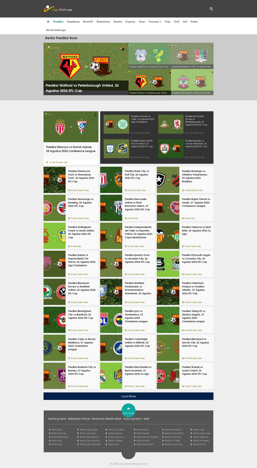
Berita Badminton (60, 436)
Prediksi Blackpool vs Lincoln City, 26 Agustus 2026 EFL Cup (195, 342)
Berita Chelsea (115, 440)
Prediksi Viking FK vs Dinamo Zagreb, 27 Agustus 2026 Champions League (193, 316)
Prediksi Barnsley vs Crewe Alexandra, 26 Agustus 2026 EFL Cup (196, 143)
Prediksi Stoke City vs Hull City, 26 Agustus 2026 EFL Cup (137, 174)
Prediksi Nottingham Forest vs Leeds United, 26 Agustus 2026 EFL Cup (81, 232)
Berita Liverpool (116, 436)
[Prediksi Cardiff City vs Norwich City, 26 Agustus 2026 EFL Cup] (149, 56)
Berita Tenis (57, 444)
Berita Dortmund (173, 436)
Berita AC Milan (172, 440)
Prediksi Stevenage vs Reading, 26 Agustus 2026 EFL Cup (80, 202)
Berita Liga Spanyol (89, 436)
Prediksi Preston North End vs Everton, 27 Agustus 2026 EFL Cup (142, 143)
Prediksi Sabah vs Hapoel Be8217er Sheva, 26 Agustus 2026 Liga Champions (81, 260)
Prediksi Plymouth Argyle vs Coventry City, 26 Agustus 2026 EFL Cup (196, 258)
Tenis (142, 21)
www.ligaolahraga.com (133, 463)
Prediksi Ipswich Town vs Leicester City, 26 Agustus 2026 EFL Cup (137, 258)
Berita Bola (57, 429)
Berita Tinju (57, 440)
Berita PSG (113, 444)
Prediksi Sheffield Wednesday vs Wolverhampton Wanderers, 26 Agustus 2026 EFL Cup (138, 289)
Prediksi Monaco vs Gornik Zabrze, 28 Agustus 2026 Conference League (70, 149)
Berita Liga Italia (88, 433)
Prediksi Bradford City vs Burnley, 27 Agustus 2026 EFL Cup (82, 370)
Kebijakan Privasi (79, 418)
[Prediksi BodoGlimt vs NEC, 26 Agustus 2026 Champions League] (192, 56)
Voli (185, 21)
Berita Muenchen (201, 433)
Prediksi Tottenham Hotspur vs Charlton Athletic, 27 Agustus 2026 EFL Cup (193, 288)
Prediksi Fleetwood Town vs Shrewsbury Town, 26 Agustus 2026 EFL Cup (81, 176)
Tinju (167, 21)
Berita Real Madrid (174, 433)
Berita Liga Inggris (88, 429)
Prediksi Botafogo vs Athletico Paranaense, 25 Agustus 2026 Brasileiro (195, 176)
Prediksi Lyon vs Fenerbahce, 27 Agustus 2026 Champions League (136, 316)
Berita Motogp (59, 433)
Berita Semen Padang (147, 436)
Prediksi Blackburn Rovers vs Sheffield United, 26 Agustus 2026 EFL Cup (82, 288)
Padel (194, 21)
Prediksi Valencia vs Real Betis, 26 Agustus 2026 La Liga (196, 230)
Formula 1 (155, 21)
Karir (146, 418)
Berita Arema (143, 440)
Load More (128, 396)
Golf (176, 21)
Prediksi (58, 21)
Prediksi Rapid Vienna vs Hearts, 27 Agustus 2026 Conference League (196, 202)
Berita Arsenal (115, 433)
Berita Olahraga (56, 30)
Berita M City (199, 444)
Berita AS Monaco (174, 444)
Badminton (103, 21)
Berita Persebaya (145, 444)
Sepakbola (73, 21)
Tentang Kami (57, 418)
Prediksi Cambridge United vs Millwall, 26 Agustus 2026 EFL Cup (137, 342)
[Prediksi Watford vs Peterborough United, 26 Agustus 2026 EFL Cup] (149, 82)
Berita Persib (143, 429)
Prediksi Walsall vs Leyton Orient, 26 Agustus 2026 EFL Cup (194, 370)
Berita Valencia (200, 436)
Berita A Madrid (201, 440)
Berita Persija (143, 433)
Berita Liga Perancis (89, 440)
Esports (130, 21)
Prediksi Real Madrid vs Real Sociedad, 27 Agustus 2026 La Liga (138, 370)
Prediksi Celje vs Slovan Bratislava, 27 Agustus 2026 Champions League (81, 344)
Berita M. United (116, 429)
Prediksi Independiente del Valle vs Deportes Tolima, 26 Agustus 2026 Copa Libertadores (138, 232)
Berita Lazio (199, 429)
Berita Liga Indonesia (90, 444)
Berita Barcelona (173, 429)
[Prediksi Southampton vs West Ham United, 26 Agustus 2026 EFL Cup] (192, 82)
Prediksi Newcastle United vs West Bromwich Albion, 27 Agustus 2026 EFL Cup (137, 204)
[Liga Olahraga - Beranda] (58, 8)
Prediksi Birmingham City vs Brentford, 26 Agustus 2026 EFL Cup (80, 314)
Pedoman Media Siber (107, 418)
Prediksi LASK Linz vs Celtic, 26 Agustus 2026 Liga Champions (142, 119)
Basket (118, 21)
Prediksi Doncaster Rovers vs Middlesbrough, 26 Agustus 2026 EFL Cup (196, 120)
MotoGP (88, 21)
